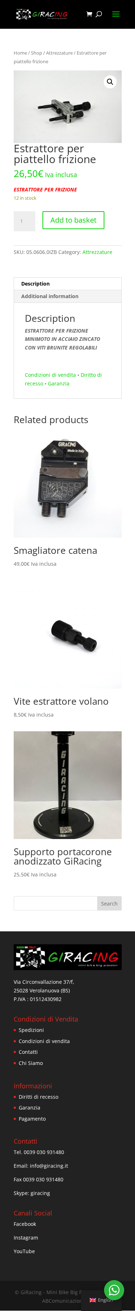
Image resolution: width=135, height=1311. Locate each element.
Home (20, 53)
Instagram (26, 1237)
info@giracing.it (49, 1165)
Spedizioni (31, 1030)
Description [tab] (35, 283)
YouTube (24, 1251)
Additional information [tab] (49, 296)
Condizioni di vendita (50, 374)
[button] (110, 81)
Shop (36, 53)
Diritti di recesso (38, 1096)
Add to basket (73, 220)
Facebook (25, 1223)
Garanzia (58, 383)
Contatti (28, 1051)
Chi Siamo (31, 1063)
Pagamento (32, 1118)
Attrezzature (59, 53)
